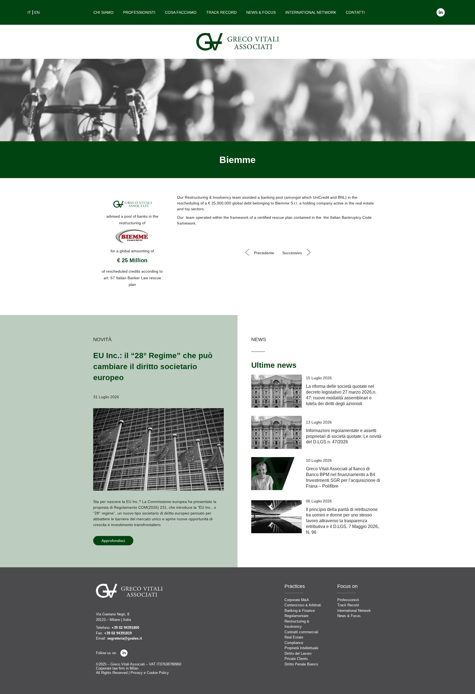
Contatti (355, 12)
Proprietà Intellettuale (301, 648)
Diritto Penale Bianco (301, 664)
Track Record (221, 12)
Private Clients (296, 659)
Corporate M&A (297, 600)
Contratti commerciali (301, 632)
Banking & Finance (300, 611)
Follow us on (106, 653)
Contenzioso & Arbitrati (303, 605)
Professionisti (139, 12)
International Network (310, 12)
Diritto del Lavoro (298, 653)
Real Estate (294, 637)
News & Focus (261, 12)
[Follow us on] (124, 653)
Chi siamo (103, 12)
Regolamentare (296, 616)
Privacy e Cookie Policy (150, 673)
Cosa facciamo (181, 12)
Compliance (294, 643)
